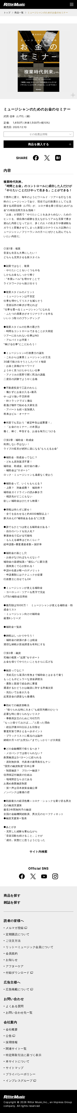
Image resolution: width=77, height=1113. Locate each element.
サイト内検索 (38, 851)
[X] (47, 158)
